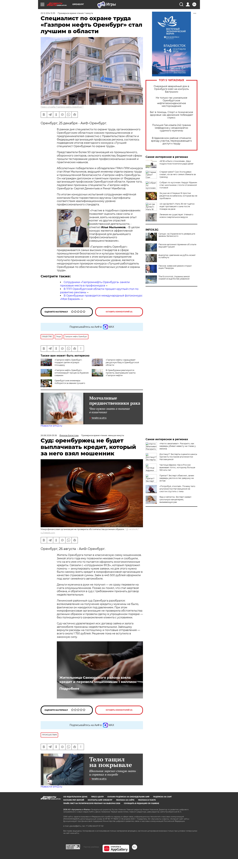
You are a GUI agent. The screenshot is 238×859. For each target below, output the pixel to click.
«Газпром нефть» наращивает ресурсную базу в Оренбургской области (122, 362)
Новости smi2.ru (51, 425)
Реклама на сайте (125, 800)
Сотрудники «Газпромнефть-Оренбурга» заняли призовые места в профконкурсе (95, 284)
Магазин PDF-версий (73, 800)
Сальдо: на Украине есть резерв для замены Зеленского (177, 235)
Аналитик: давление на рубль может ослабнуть (177, 256)
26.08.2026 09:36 (49, 435)
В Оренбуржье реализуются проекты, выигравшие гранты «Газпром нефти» (121, 373)
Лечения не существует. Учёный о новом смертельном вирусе (176, 215)
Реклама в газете (147, 800)
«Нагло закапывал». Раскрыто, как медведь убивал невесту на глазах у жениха (177, 446)
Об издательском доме (75, 797)
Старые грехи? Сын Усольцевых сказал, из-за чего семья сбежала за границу (177, 174)
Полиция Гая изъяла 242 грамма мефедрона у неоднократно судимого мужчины (171, 128)
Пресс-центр (97, 797)
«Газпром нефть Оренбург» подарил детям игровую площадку (68, 362)
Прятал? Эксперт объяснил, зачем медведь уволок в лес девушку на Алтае (176, 478)
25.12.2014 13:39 (48, 13)
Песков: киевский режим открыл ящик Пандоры (175, 267)
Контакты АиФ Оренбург (100, 800)
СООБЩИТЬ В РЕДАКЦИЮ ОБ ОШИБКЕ (141, 803)
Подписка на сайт (162, 797)
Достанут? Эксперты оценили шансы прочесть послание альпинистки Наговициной (178, 457)
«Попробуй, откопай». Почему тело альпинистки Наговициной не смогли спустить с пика (177, 489)
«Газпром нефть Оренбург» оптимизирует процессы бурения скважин (72, 373)
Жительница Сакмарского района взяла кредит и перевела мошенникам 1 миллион (97, 680)
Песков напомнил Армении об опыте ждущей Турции (177, 245)
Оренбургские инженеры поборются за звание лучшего (70, 381)
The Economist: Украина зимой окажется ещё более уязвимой (174, 277)
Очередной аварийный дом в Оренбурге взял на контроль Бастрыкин (171, 89)
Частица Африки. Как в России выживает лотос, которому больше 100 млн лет (177, 467)
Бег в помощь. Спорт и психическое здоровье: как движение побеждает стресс (171, 115)
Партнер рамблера (91, 847)
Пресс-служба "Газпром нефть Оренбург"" (62, 107)
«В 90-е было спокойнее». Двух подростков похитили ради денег (176, 162)
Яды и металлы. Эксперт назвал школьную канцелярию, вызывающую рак (175, 499)
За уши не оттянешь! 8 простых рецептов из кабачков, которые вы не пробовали (178, 196)
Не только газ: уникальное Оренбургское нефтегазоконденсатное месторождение (171, 101)
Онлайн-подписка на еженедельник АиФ (128, 797)
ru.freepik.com (48, 532)
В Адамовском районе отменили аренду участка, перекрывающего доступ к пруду (171, 141)
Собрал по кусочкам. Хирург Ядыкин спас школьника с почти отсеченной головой (178, 185)
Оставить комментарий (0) (119, 312)
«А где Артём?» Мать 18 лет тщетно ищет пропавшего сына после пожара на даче (177, 206)
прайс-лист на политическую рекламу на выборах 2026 (91, 803)
